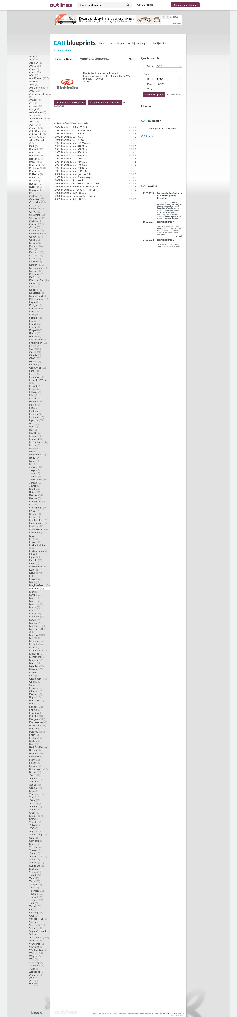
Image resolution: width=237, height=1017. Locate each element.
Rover (35, 772)
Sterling (35, 847)
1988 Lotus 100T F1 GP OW (168, 246)
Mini (34, 647)
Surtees (35, 868)
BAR (33, 146)
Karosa (35, 498)
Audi (35, 124)
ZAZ (34, 978)
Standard (36, 840)
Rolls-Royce (38, 769)
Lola (34, 569)
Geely (35, 352)
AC (33, 59)
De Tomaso (38, 267)
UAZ (34, 909)
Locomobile (37, 566)
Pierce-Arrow (38, 722)
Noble (34, 672)
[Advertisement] (118, 29)
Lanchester (38, 523)
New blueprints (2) (166, 240)
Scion (34, 791)
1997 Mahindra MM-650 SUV (71, 155)
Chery (35, 211)
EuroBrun (36, 308)
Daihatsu (36, 252)
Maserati (37, 610)
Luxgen (35, 579)
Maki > (132, 59)
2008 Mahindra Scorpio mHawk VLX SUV (77, 183)
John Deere (38, 479)
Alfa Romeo (39, 78)
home (102, 43)
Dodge (36, 289)
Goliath (35, 361)
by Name (57, 123)
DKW (34, 283)
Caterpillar (37, 202)
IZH (33, 464)
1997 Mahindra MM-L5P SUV (71, 171)
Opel (35, 681)
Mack (34, 582)
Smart (35, 822)
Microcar (36, 641)
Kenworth (37, 501)
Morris (35, 663)
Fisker (34, 327)
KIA (33, 504)
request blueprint (116, 43)
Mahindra (36, 588)
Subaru (36, 862)
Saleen (35, 778)
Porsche (37, 731)
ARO (33, 103)
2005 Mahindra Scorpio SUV (70, 180)
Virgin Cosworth (39, 931)
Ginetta (35, 355)
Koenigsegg (38, 507)
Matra (35, 613)
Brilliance (36, 174)
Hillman (35, 392)
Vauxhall (37, 925)
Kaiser (35, 492)
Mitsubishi (38, 650)
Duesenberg (38, 299)
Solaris (35, 825)
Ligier (35, 557)
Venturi (35, 928)
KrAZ (34, 510)
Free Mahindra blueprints (70, 102)
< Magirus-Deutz (63, 59)
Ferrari (36, 317)
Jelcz (34, 473)
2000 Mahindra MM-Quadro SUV (73, 174)
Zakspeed (36, 971)
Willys (35, 956)
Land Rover (39, 529)
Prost (34, 734)
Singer (34, 812)
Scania (35, 787)
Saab (34, 775)
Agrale (35, 72)
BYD (34, 193)
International (38, 442)
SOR (33, 828)
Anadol (35, 99)
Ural (34, 915)
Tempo (35, 884)
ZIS (33, 984)
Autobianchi (38, 134)
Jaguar (35, 467)
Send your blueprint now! (162, 128)
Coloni (34, 227)
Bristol (35, 177)
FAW (34, 314)
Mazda (36, 622)
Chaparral (37, 208)
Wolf (33, 959)
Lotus (35, 572)
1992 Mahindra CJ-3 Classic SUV (73, 130)
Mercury (37, 635)
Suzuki (36, 872)
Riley (34, 759)
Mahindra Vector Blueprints (105, 102)
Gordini (35, 364)
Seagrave (36, 794)
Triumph (36, 900)
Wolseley (36, 962)
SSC (33, 837)
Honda (36, 401)
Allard (34, 81)
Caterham (36, 199)
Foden (34, 333)
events (130, 43)
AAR (34, 56)
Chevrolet (37, 214)
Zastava (35, 975)
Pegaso (36, 706)
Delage (35, 271)
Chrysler (37, 218)
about (155, 43)
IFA (33, 426)
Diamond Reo (39, 280)
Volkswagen (39, 937)
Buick (35, 186)
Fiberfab (35, 324)
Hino (34, 395)
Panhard (36, 700)
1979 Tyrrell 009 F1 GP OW (168, 245)
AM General (38, 87)
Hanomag (37, 377)
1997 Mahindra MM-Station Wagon (74, 177)
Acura (35, 65)
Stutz (34, 859)
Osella (34, 684)
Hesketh (35, 386)
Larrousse (37, 532)
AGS (33, 75)
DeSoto (36, 277)
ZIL (33, 981)
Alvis (33, 84)
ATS (34, 121)
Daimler (36, 255)
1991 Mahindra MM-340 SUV (71, 146)
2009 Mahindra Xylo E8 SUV (70, 192)
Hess (34, 389)
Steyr (34, 853)
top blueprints (142, 43)
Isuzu (34, 457)
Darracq (35, 261)
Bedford (36, 149)
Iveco (34, 460)
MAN (35, 594)
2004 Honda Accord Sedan (167, 233)
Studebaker (38, 856)
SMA (33, 819)
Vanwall (35, 921)
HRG (34, 407)
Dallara (35, 258)
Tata (34, 878)
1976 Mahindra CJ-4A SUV (69, 139)
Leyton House (38, 551)
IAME (34, 423)
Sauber (36, 784)
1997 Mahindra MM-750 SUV (71, 158)
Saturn (34, 781)
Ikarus (35, 432)
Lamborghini (38, 520)
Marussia (36, 604)
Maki (33, 591)
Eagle (34, 302)
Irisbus (34, 448)
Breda (34, 171)
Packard (35, 694)
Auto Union (38, 131)
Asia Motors (37, 112)
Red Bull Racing (40, 747)
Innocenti (36, 439)
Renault (36, 753)
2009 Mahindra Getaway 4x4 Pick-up (75, 189)
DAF (34, 249)
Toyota (36, 893)
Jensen (36, 476)
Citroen (36, 224)
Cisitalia (35, 221)
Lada (35, 517)
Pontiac (36, 728)
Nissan (36, 669)
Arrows (35, 106)
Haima (34, 373)
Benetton (36, 155)
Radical (35, 741)
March (35, 598)
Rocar (34, 762)
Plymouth (37, 725)
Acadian (36, 62)
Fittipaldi (35, 330)
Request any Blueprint (185, 4)
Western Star (38, 950)
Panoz (34, 703)
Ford (35, 336)
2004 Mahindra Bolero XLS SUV (72, 127)
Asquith (35, 115)
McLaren (37, 626)
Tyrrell (35, 906)
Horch (34, 404)
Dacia (35, 243)
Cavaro (35, 205)
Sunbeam (37, 865)
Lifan (34, 554)
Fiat (34, 320)
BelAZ (34, 152)
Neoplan (36, 666)
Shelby (35, 806)
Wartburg (36, 946)
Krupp (35, 513)
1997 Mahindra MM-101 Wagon (72, 143)
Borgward (37, 165)
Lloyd (34, 563)
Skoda (36, 815)
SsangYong (38, 834)
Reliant (35, 750)
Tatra (34, 881)
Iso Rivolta (37, 454)
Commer (36, 230)
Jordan (35, 482)
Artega (34, 109)
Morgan (36, 660)
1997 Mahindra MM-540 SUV (71, 149)
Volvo (35, 940)
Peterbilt (36, 716)
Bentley (36, 158)
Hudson (35, 411)
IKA (33, 429)
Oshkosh (36, 688)
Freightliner (38, 342)
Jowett (34, 485)
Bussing (36, 190)
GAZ (35, 349)
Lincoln (35, 560)
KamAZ (36, 495)
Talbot (35, 875)
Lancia (36, 526)
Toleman (36, 890)
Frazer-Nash (38, 339)
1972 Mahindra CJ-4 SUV (69, 136)
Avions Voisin (38, 137)
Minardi (36, 644)
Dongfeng (36, 292)
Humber (36, 414)
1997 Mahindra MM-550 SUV (71, 152)
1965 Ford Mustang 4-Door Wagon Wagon (168, 227)
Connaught (38, 233)
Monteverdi (37, 656)
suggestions (64, 50)
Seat (34, 797)
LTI (33, 576)
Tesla (34, 887)
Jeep (34, 470)
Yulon (34, 968)
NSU (34, 675)
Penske (35, 709)
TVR (33, 903)
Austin (36, 127)
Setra (34, 800)
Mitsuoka (36, 653)
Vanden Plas (38, 918)
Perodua (36, 713)
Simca (35, 809)
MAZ (34, 619)
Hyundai (36, 420)
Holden (35, 398)
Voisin (34, 934)
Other (35, 691)
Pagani (35, 697)
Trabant (36, 897)
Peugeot (37, 719)
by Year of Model (69, 123)
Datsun (36, 264)
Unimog (36, 912)
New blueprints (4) (166, 222)
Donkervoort (38, 296)
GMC (34, 358)
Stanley (35, 844)
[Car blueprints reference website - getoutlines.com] (61, 5)
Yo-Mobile (36, 965)
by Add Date (83, 123)
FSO (34, 345)
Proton (35, 738)
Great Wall (37, 367)
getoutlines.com (164, 205)
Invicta (34, 445)
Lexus (35, 542)
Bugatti (35, 183)
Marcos (35, 601)
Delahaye (36, 274)
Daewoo (36, 246)
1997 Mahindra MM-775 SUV (71, 164)
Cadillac (36, 196)
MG (34, 638)
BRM (34, 180)
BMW (35, 161)
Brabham (37, 168)
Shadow (36, 803)
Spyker (35, 831)
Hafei (34, 370)
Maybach (37, 616)
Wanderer (36, 943)
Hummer (36, 417)
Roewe (35, 766)
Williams (36, 953)
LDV (33, 538)
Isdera (34, 451)
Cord (34, 239)
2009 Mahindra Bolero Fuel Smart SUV (76, 186)
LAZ (33, 535)
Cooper (36, 236)
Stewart (35, 850)
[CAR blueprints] (75, 43)
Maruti (34, 607)
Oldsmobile (38, 678)
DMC (34, 286)
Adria (34, 69)
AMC (35, 90)
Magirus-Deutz (40, 585)
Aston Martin (39, 118)
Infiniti (35, 436)
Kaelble (35, 489)
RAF (33, 744)
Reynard (36, 756)
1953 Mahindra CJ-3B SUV (70, 133)
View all (179, 236)
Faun (34, 311)
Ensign (35, 305)
